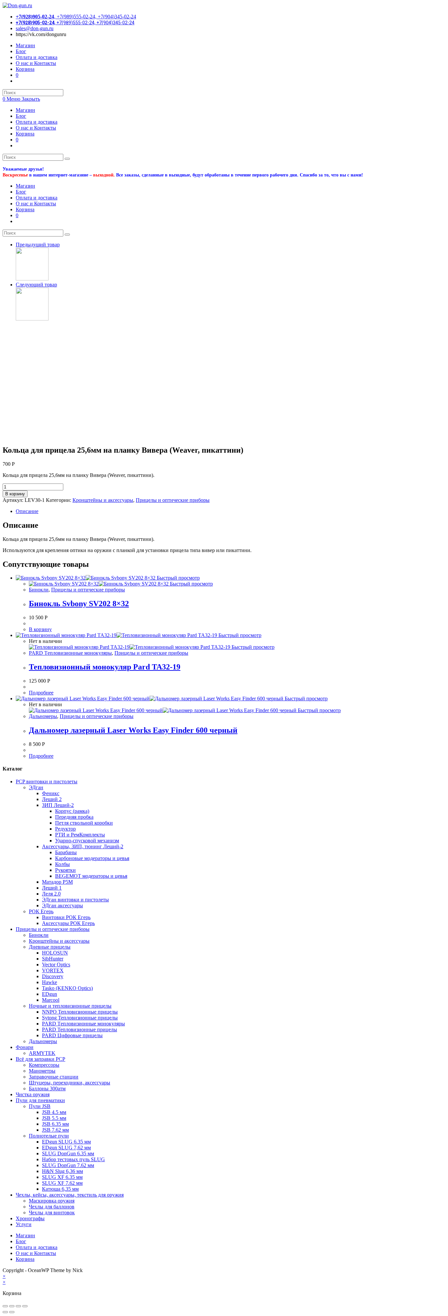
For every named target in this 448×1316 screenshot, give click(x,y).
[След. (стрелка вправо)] (11, 1312)
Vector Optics (56, 964)
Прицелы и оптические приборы (173, 500)
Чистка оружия (33, 1094)
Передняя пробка (74, 817)
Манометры (42, 1071)
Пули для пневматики (40, 1100)
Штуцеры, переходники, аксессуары (69, 1082)
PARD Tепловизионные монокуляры (70, 653)
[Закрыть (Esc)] (5, 1306)
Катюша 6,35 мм (60, 1189)
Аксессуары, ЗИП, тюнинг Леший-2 (82, 846)
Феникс (50, 793)
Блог (21, 116)
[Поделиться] (11, 1306)
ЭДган (36, 787)
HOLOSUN (55, 953)
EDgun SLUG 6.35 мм (66, 1141)
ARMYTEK (42, 1053)
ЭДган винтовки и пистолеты (75, 899)
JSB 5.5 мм (54, 1118)
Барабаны (66, 852)
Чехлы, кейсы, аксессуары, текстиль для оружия (70, 1195)
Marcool (50, 1000)
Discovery (52, 976)
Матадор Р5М (57, 882)
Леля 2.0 (51, 893)
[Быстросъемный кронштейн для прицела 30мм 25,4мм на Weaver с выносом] (32, 318)
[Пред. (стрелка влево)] (5, 1312)
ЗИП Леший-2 (58, 805)
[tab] (230, 511)
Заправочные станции (53, 1077)
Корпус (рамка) (72, 811)
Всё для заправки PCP (40, 1059)
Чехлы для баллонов (51, 1206)
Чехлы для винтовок (52, 1212)
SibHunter (52, 958)
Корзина (25, 133)
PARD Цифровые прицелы (72, 1035)
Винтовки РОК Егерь (66, 917)
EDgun (49, 994)
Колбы (62, 864)
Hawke (49, 982)
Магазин (25, 110)
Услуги (23, 1224)
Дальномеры (43, 716)
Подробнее (41, 692)
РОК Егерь (41, 911)
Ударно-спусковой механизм (87, 840)
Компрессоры (44, 1065)
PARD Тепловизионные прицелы (79, 1029)
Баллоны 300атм (47, 1088)
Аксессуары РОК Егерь (68, 923)
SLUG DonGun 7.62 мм (68, 1165)
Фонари (24, 1047)
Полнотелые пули (49, 1136)
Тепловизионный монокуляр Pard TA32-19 (104, 667)
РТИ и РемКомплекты (80, 834)
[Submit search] (67, 159)
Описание (27, 511)
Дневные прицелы (50, 947)
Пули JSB (40, 1106)
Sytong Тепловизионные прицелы (80, 1017)
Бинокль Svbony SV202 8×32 (79, 603)
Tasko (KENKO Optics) (67, 988)
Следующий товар (36, 284)
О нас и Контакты (36, 128)
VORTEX (53, 970)
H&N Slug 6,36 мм (62, 1171)
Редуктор (65, 829)
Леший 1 (52, 888)
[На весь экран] (18, 1306)
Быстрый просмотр (177, 578)
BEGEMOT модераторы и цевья (91, 876)
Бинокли (39, 589)
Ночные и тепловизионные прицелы (70, 1006)
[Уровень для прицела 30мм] (32, 278)
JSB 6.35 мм (55, 1124)
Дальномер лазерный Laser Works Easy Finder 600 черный (133, 730)
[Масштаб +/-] (25, 1306)
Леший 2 (52, 799)
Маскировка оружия (51, 1200)
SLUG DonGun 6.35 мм (68, 1153)
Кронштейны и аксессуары (102, 500)
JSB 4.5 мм (54, 1112)
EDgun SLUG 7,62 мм (66, 1147)
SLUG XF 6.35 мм (62, 1177)
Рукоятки (65, 870)
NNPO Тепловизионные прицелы (80, 1012)
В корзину (15, 493)
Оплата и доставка (36, 122)
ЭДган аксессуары (62, 905)
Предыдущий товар (38, 244)
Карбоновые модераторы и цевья (92, 858)
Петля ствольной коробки (84, 823)
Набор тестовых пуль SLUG (73, 1159)
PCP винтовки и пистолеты (46, 781)
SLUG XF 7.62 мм (62, 1183)
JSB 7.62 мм (55, 1130)
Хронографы (30, 1218)
